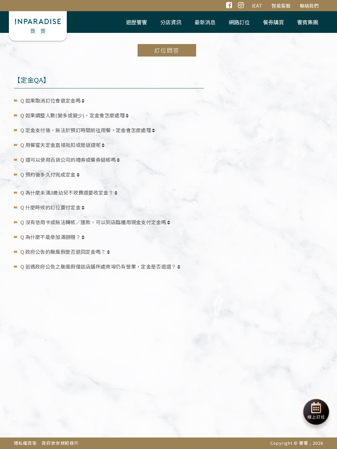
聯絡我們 (309, 5)
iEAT (257, 5)
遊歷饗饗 (136, 22)
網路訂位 (239, 22)
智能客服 (281, 5)
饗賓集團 (307, 22)
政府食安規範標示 (60, 443)
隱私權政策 (25, 443)
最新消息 (205, 22)
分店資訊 (170, 22)
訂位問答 (166, 50)
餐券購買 (273, 22)
